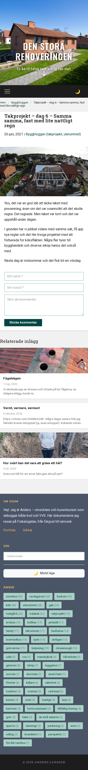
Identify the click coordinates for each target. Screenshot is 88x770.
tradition (13, 691)
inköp (32, 665)
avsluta (13, 622)
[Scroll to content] (44, 74)
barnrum (13, 708)
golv (10, 717)
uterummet (72, 134)
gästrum (13, 665)
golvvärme (15, 648)
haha (27, 717)
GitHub (27, 530)
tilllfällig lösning (69, 708)
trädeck (37, 613)
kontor (12, 699)
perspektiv (57, 734)
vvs (26, 656)
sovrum (12, 674)
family (12, 631)
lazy (66, 699)
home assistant (39, 708)
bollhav (34, 622)
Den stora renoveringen (44, 51)
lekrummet (35, 631)
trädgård (14, 613)
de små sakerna (51, 717)
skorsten (33, 674)
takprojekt (54, 134)
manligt (48, 699)
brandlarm (33, 734)
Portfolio (9, 530)
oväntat (34, 691)
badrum (64, 596)
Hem (3, 102)
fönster (12, 682)
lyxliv (39, 639)
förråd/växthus (17, 742)
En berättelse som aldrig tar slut (44, 68)
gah (54, 605)
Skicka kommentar (23, 322)
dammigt (33, 725)
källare (32, 682)
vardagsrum (39, 596)
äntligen (59, 639)
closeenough (66, 648)
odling (12, 734)
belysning (40, 648)
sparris (12, 725)
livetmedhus (16, 639)
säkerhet (52, 682)
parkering (56, 725)
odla (10, 656)
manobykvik (46, 656)
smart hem (57, 674)
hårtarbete (72, 656)
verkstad (55, 691)
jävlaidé (56, 622)
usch (30, 699)
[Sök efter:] (43, 556)
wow (75, 725)
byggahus (53, 665)
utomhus (14, 596)
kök (11, 605)
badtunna (60, 631)
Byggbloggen (19, 102)
